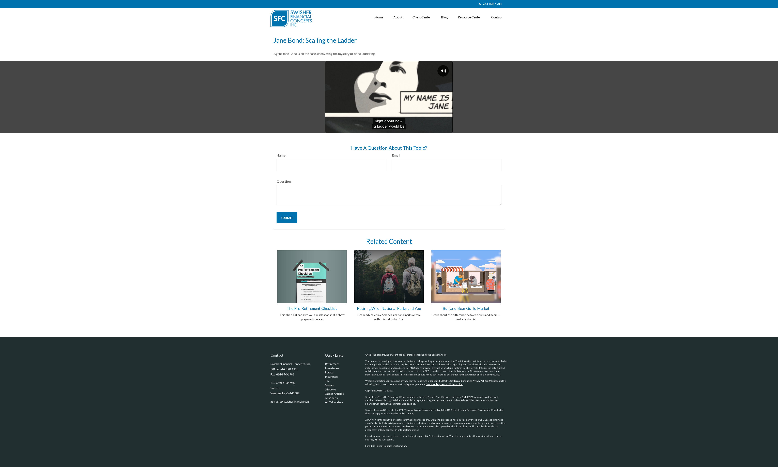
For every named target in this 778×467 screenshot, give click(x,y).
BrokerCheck (439, 354)
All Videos (331, 398)
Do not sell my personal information (444, 384)
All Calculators (334, 402)
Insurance (331, 376)
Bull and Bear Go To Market (466, 308)
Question (284, 181)
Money (329, 385)
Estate (329, 372)
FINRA (465, 397)
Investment (332, 368)
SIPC (471, 397)
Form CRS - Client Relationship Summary (386, 446)
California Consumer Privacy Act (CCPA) (471, 381)
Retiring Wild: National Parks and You (389, 308)
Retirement (332, 364)
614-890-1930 (492, 4)
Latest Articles (334, 393)
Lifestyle (330, 389)
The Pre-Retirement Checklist (312, 308)
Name (281, 155)
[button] (397, 17)
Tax (327, 381)
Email (396, 155)
